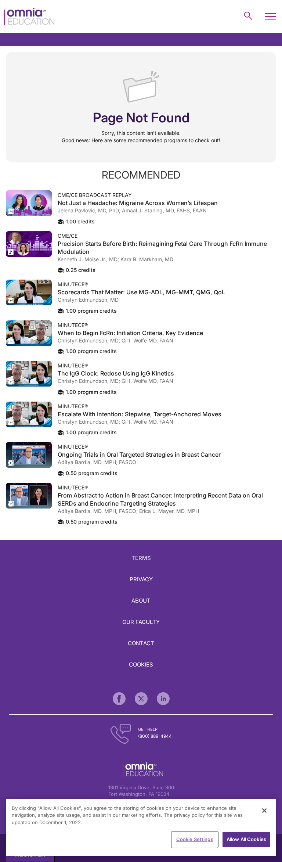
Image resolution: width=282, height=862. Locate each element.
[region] (141, 827)
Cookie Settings (194, 839)
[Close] (264, 810)
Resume (29, 203)
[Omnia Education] (29, 17)
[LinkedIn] (163, 698)
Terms (141, 557)
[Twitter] (141, 698)
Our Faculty (141, 621)
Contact (141, 643)
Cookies (141, 664)
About (141, 600)
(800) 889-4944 (155, 736)
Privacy (141, 579)
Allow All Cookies (246, 839)
